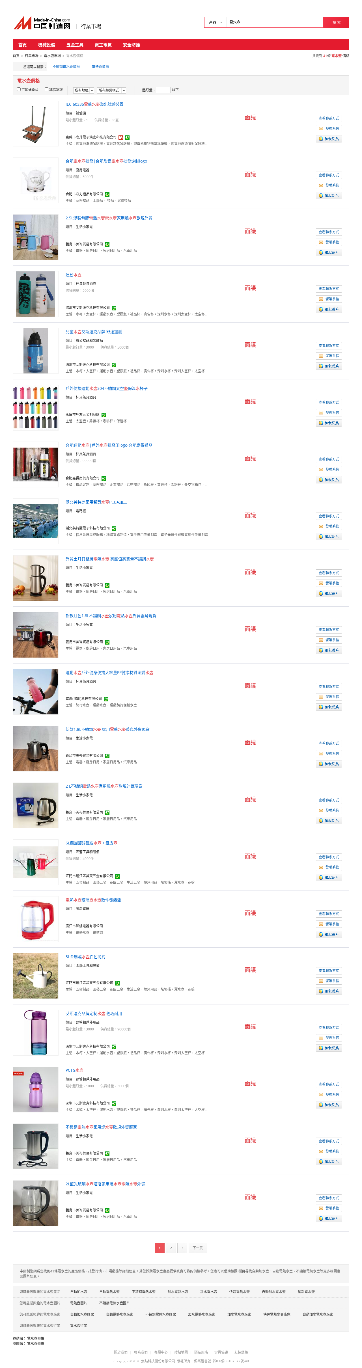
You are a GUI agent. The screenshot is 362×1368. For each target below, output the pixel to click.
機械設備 (46, 44)
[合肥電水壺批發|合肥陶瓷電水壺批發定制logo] (35, 180)
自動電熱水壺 (109, 1291)
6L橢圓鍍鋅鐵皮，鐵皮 (91, 843)
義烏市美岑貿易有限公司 (84, 244)
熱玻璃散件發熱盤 (93, 899)
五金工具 (74, 44)
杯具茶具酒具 (86, 283)
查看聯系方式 (329, 118)
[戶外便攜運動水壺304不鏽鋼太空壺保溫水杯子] (35, 407)
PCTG (74, 1070)
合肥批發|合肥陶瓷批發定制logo (106, 161)
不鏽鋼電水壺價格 (66, 66)
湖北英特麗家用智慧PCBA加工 (96, 502)
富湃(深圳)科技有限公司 (84, 698)
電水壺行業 (78, 1325)
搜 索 (337, 22)
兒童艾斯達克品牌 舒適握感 (94, 331)
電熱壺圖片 (78, 1303)
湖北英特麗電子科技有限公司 (88, 528)
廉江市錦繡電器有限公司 (84, 926)
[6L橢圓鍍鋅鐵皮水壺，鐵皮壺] (35, 861)
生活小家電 (84, 226)
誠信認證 (56, 89)
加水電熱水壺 (178, 1291)
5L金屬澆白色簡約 (85, 956)
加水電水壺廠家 (239, 1314)
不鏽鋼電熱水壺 (144, 1291)
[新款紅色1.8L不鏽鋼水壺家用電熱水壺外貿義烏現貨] (35, 634)
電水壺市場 (52, 55)
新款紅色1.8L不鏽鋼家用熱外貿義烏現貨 (111, 615)
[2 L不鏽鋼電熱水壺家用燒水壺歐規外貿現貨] (35, 805)
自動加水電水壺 (274, 1291)
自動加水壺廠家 (82, 1314)
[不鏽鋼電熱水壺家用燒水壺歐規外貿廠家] (35, 1146)
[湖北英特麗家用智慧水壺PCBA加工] (35, 520)
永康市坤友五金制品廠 (83, 414)
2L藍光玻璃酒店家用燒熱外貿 (105, 1184)
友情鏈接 (241, 1352)
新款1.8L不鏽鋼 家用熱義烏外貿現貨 (108, 729)
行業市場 (91, 26)
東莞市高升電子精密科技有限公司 (91, 137)
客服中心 (161, 1352)
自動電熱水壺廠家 (119, 1314)
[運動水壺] (35, 293)
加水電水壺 (208, 1291)
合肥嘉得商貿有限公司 (83, 478)
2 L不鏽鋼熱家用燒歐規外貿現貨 (104, 786)
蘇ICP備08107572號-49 (231, 1361)
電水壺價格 (35, 1338)
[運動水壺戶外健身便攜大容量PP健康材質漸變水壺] (35, 691)
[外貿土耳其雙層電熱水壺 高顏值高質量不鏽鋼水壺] (35, 577)
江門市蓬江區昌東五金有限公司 (89, 876)
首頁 (22, 44)
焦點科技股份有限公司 (158, 1361)
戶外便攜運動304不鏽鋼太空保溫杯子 (107, 388)
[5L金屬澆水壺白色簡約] (35, 975)
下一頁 (198, 1248)
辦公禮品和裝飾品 (89, 340)
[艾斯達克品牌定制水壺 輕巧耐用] (35, 1032)
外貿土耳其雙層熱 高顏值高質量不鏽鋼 (110, 558)
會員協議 (221, 1352)
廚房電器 (82, 170)
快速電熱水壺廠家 (276, 1314)
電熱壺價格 (100, 66)
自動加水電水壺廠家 (318, 1314)
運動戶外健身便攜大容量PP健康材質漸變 (109, 672)
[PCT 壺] (35, 1089)
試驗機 (81, 113)
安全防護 (131, 44)
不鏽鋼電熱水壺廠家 (160, 1314)
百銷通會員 (29, 89)
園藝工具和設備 (88, 852)
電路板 (81, 511)
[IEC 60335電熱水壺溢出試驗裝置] (35, 123)
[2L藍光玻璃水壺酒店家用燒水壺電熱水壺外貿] (35, 1202)
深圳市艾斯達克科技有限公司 (88, 307)
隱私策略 (201, 1352)
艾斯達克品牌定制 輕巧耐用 (94, 1013)
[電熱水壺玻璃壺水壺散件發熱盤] (35, 918)
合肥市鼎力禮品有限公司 (84, 194)
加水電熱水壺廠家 (201, 1314)
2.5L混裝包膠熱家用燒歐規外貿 (109, 218)
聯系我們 (141, 1352)
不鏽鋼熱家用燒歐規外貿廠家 (101, 1127)
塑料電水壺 (306, 1291)
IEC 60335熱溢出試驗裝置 (95, 104)
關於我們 (121, 1352)
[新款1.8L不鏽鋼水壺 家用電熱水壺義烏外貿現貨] (35, 748)
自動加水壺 (78, 1291)
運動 (73, 274)
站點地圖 (181, 1352)
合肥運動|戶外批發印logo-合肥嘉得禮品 (109, 445)
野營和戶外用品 (88, 1022)
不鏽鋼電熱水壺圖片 (114, 1303)
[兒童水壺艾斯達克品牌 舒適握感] (35, 350)
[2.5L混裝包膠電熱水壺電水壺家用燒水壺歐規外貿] (35, 236)
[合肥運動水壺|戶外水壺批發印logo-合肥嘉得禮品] (35, 464)
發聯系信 (332, 128)
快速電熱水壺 (239, 1291)
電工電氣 (103, 44)
